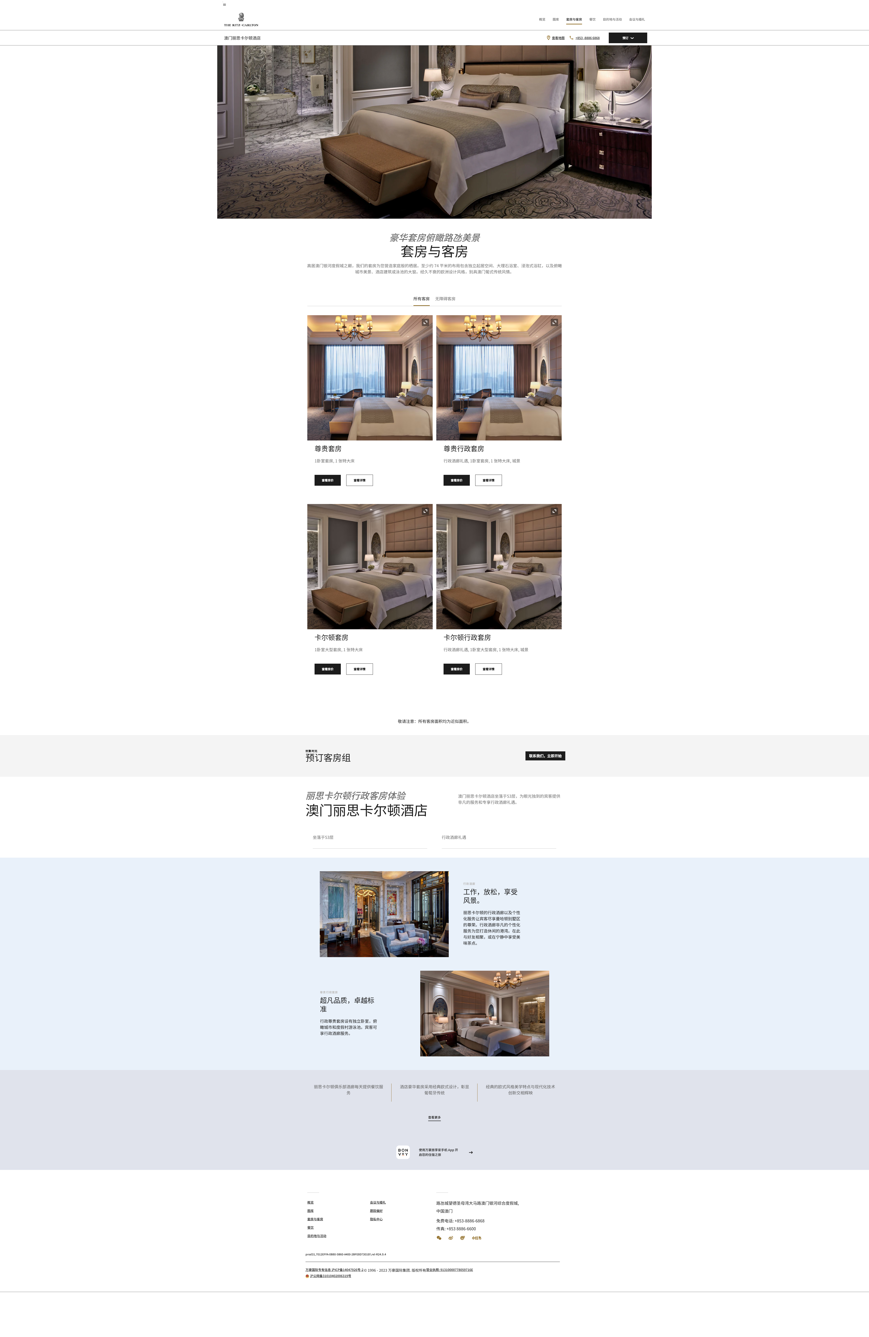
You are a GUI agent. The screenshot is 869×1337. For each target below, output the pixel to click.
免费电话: (460, 1220)
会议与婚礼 (637, 19)
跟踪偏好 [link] (376, 1210)
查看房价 (328, 480)
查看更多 (434, 1117)
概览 (542, 19)
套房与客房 (574, 19)
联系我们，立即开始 (545, 755)
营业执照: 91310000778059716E (449, 1269)
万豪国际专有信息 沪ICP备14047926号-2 (334, 1269)
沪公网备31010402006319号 (330, 1275)
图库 (556, 19)
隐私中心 (376, 1219)
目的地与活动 (612, 19)
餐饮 (592, 19)
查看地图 (558, 37)
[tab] (421, 299)
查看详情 (359, 480)
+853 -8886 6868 (587, 37)
